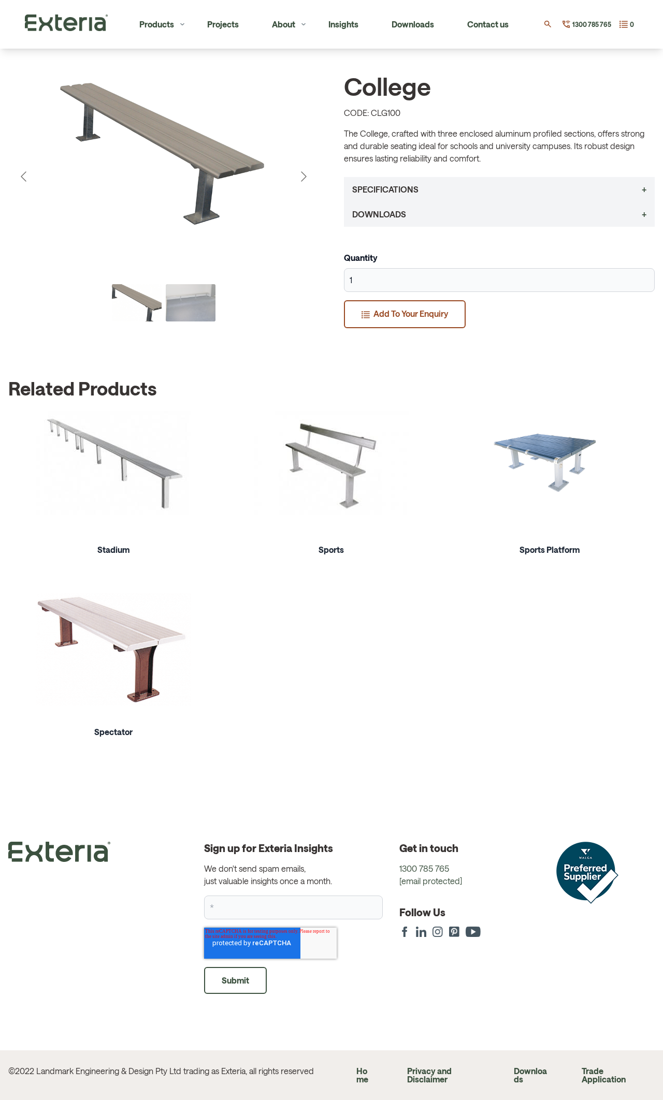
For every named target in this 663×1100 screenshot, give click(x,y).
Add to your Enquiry (410, 313)
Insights (343, 24)
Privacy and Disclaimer (429, 1075)
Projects (223, 24)
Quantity (361, 257)
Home (362, 1075)
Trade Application (604, 1075)
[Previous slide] (24, 176)
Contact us (488, 24)
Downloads (413, 24)
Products (156, 24)
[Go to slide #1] (137, 302)
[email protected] (430, 881)
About (283, 24)
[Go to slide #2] (190, 302)
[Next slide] (303, 176)
